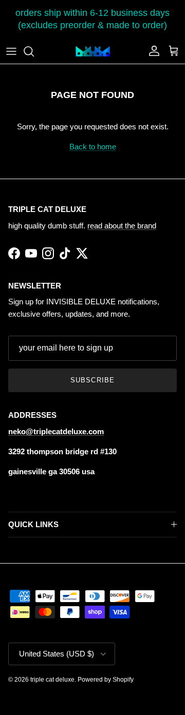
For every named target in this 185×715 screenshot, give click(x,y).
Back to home (92, 146)
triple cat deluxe (52, 679)
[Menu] (11, 51)
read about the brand (121, 225)
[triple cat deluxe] (92, 51)
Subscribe (92, 380)
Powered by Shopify (106, 679)
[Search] (34, 51)
